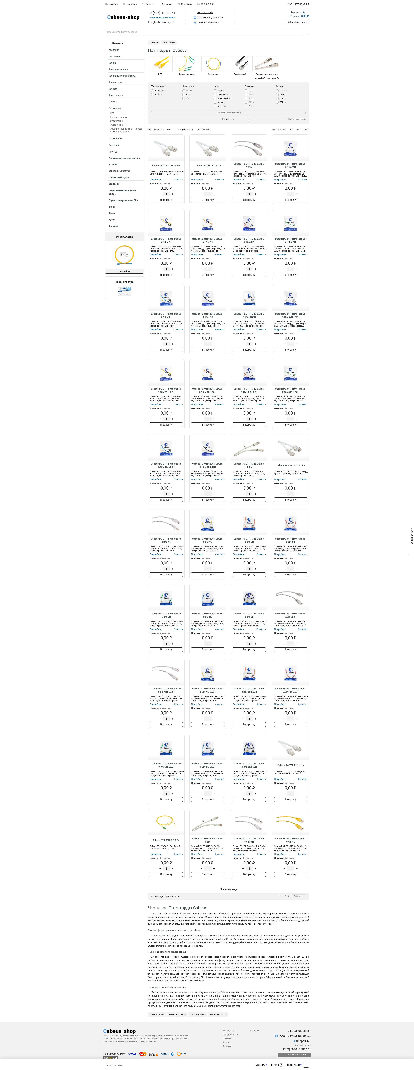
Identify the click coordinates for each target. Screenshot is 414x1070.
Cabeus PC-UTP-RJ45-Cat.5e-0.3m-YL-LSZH (207, 690)
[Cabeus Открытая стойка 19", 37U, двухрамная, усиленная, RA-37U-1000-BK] (125, 254)
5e (189, 91)
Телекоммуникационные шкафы (122, 192)
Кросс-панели (116, 95)
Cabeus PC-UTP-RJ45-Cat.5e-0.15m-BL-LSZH (166, 465)
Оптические (116, 121)
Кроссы (113, 101)
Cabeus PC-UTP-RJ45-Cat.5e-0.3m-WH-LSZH (166, 690)
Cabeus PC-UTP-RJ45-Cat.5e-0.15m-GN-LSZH (290, 390)
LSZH (284, 94)
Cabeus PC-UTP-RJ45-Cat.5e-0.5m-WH (249, 840)
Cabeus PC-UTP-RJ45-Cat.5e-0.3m (249, 465)
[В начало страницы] (306, 1065)
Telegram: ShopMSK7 (208, 22)
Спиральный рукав (119, 177)
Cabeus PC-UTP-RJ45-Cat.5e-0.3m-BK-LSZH (249, 765)
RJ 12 (158, 94)
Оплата (150, 4)
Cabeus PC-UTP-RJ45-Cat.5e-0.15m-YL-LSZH (166, 390)
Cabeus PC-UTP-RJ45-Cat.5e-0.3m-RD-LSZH (290, 690)
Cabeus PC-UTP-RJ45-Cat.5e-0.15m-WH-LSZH (290, 315)
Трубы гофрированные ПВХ (123, 200)
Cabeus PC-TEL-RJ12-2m (291, 765)
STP (283, 98)
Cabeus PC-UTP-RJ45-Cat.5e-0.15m (249, 166)
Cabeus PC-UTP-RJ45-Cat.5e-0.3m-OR (249, 540)
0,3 (251, 91)
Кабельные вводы (118, 69)
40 (290, 130)
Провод (113, 151)
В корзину (166, 199)
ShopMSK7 (302, 1041)
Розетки (113, 164)
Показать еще (228, 889)
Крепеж (113, 88)
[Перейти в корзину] (287, 14)
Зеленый (223, 94)
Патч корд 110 (157, 1014)
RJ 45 (159, 91)
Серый (222, 106)
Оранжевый (224, 98)
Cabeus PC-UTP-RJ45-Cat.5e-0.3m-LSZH (290, 615)
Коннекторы (115, 82)
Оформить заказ (297, 22)
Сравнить (260, 1065)
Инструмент (115, 56)
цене (168, 130)
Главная (154, 43)
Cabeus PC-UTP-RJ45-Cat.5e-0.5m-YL (290, 840)
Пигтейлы (114, 145)
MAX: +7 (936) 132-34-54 (210, 17)
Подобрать (228, 119)
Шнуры (112, 213)
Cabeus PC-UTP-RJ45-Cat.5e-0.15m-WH (290, 166)
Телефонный (116, 125)
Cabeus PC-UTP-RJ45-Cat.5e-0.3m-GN (166, 615)
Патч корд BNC (198, 1014)
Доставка (166, 4)
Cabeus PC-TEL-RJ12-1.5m (291, 465)
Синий (222, 102)
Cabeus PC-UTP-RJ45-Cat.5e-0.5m (207, 840)
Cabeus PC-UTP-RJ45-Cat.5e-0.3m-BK (249, 615)
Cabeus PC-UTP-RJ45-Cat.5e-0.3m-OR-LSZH (249, 690)
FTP (283, 102)
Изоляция (114, 50)
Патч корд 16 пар (177, 1014)
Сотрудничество (230, 1034)
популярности (203, 130)
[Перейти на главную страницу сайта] (123, 17)
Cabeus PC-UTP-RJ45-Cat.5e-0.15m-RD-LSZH (249, 390)
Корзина (275, 1065)
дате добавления (185, 130)
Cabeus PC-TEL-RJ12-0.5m (166, 165)
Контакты (186, 4)
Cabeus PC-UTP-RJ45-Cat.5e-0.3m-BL (207, 615)
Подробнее (124, 271)
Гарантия (132, 4)
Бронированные (118, 117)
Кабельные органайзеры (122, 75)
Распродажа (228, 1031)
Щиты (112, 219)
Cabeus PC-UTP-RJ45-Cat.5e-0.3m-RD (290, 540)
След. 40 (298, 896)
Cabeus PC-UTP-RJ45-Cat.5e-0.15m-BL (166, 315)
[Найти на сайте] (306, 32)
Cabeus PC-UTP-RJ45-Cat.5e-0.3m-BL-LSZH (207, 765)
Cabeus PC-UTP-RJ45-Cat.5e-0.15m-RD (249, 240)
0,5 (251, 94)
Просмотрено (293, 1065)
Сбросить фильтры (297, 119)
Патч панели (115, 138)
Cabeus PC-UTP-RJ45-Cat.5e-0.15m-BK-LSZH (207, 465)
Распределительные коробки (125, 158)
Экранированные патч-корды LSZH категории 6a (126, 130)
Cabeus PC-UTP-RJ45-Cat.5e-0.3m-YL (207, 540)
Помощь (113, 4)
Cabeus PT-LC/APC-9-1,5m (166, 840)
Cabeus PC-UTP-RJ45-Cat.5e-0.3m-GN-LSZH (166, 765)
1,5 (251, 102)
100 (298, 130)
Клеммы (113, 226)
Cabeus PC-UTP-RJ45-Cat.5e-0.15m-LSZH (249, 315)
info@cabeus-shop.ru (296, 1049)
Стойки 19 (114, 184)
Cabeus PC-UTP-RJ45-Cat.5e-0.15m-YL (166, 240)
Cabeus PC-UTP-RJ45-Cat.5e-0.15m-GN (290, 240)
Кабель (112, 63)
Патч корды (115, 108)
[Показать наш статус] (124, 291)
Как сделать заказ (114, 1065)
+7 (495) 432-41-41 (161, 13)
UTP (112, 113)
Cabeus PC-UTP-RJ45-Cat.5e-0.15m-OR (207, 240)
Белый (222, 91)
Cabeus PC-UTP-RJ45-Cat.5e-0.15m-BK (207, 315)
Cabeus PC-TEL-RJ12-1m (208, 165)
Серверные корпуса (119, 171)
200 (306, 130)
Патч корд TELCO (218, 1014)
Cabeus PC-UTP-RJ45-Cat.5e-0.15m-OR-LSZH (207, 390)
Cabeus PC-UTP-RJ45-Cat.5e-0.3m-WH (166, 540)
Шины (112, 206)
